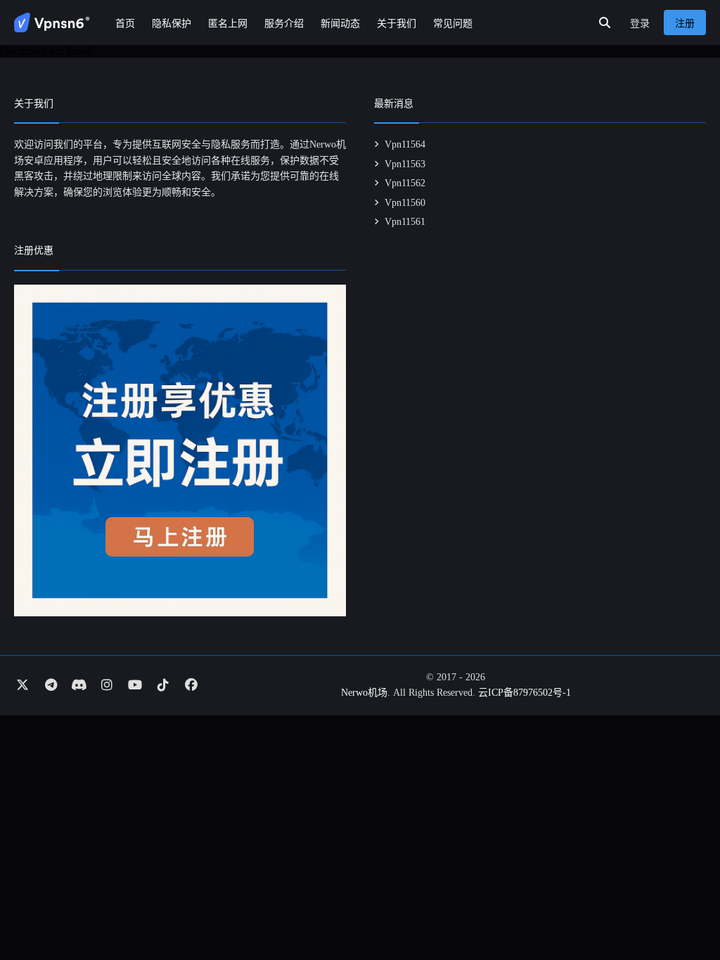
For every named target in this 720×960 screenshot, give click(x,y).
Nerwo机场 (364, 692)
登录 (640, 23)
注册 (685, 23)
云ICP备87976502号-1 (524, 692)
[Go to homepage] (52, 22)
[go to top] (682, 909)
